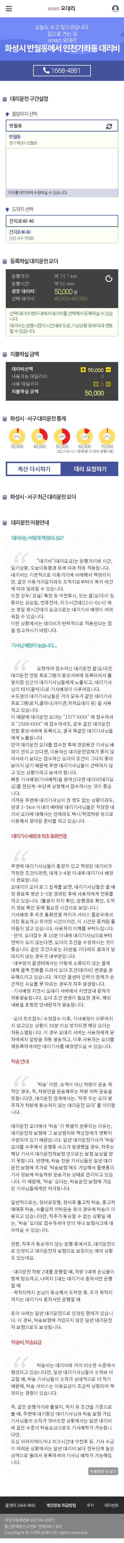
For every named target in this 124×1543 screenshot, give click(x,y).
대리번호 (111, 1505)
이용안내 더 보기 (103, 1471)
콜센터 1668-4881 (20, 1505)
